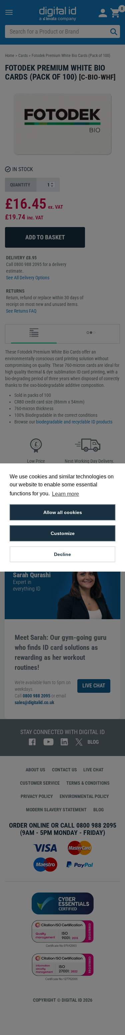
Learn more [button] (65, 494)
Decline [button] (62, 554)
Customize (63, 533)
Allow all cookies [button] (62, 512)
